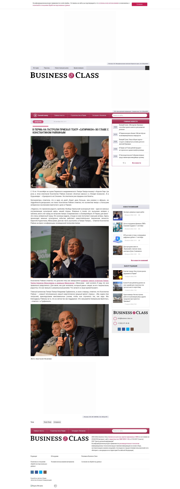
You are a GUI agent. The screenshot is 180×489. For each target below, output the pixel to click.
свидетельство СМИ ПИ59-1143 (119, 439)
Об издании (54, 456)
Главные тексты (59, 115)
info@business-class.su (125, 318)
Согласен (139, 4)
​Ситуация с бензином (99, 115)
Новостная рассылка (61, 68)
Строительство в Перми (78, 115)
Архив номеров (78, 68)
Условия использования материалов (62, 462)
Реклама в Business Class (89, 456)
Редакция (34, 456)
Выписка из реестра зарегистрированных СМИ (123, 437)
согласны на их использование (108, 3)
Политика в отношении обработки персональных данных (39, 464)
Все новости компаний (139, 260)
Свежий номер (43, 115)
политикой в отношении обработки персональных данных (51, 5)
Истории (36, 68)
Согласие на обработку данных (91, 462)
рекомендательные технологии (129, 443)
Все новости (136, 163)
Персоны (47, 68)
